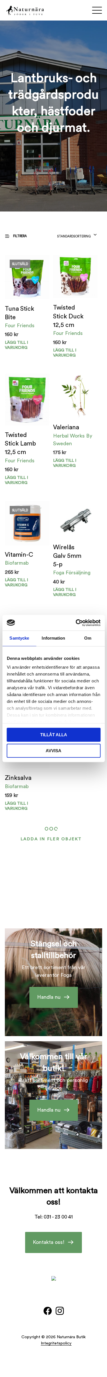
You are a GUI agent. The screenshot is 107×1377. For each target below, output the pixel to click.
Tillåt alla (53, 734)
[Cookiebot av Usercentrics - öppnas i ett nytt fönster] (76, 623)
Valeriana (66, 427)
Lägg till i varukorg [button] (64, 352)
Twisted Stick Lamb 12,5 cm (20, 443)
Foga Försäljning (71, 572)
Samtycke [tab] (19, 638)
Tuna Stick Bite (19, 313)
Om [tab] (87, 638)
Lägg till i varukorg (16, 345)
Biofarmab (17, 563)
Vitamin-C (19, 555)
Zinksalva (18, 778)
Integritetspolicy (56, 1343)
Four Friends (20, 325)
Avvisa (53, 750)
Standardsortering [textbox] (74, 236)
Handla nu (48, 997)
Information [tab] (53, 638)
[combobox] (77, 235)
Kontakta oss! (48, 1242)
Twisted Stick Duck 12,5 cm (68, 316)
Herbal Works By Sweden (72, 439)
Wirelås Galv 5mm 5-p (67, 556)
